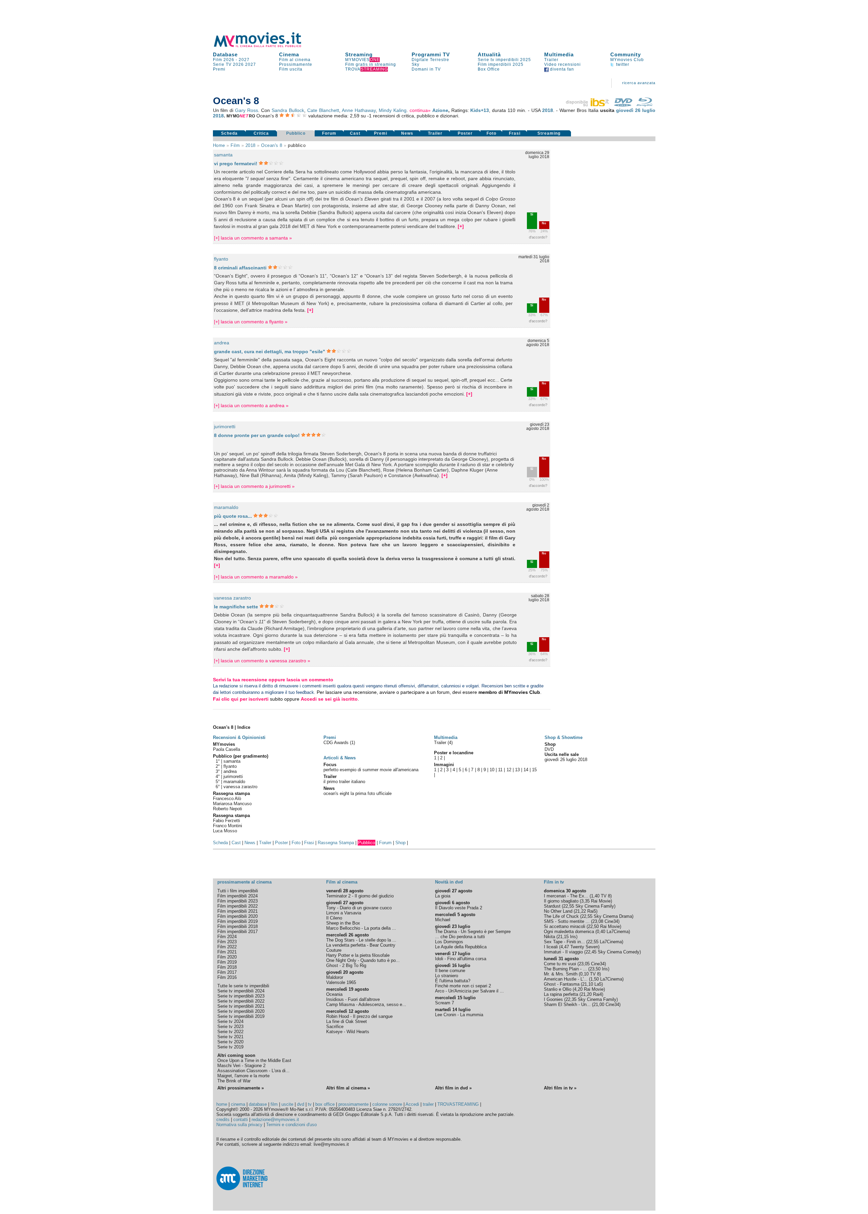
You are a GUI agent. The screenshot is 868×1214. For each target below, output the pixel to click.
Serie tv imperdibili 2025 (504, 59)
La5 (597, 984)
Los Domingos (449, 941)
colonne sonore (387, 1104)
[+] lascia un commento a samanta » (253, 238)
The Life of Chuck (561, 916)
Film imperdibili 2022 (237, 906)
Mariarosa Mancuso (232, 803)
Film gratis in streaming (370, 64)
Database (225, 54)
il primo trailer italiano (344, 781)
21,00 (598, 1004)
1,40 (595, 895)
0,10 (584, 973)
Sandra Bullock (288, 110)
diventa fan (561, 69)
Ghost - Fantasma (561, 984)
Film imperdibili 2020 (237, 916)
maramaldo (226, 507)
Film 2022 (227, 946)
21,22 (580, 911)
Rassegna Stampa (336, 842)
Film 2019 (227, 962)
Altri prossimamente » (240, 1087)
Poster (465, 133)
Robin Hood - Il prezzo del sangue (359, 1016)
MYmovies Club (627, 59)
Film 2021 (227, 951)
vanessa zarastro (232, 598)
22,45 (591, 951)
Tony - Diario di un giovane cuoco (359, 907)
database (258, 1104)
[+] (461, 226)
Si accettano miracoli (564, 926)
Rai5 (591, 911)
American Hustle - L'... (566, 979)
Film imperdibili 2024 (237, 895)
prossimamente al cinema (244, 882)
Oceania (334, 994)
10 (492, 769)
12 (509, 769)
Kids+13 (479, 110)
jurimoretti (224, 426)
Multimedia (559, 54)
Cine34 (611, 921)
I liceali (551, 946)
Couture (333, 950)
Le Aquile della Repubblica (461, 946)
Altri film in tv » (560, 1087)
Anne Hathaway (359, 110)
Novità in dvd (449, 882)
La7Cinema (618, 931)
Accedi (412, 1104)
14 (526, 769)
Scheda (229, 133)
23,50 (595, 968)
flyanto (221, 259)
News (407, 133)
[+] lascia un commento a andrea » (251, 405)
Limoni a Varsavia (343, 912)
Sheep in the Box (343, 923)
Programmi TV (431, 54)
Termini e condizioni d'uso (291, 1124)
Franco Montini (227, 825)
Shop (400, 842)
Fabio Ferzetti (226, 820)
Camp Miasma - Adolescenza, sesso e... (366, 1004)
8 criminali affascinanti (241, 267)
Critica (261, 133)
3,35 (585, 901)
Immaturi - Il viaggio (563, 951)
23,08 (597, 921)
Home (219, 145)
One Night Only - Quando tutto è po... (363, 960)
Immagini (444, 764)
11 (500, 769)
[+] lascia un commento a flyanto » (251, 321)
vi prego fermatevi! (235, 163)
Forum (329, 133)
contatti (240, 1119)
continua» (420, 110)
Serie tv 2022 (230, 1031)
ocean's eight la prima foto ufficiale (357, 793)
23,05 (584, 963)
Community (625, 54)
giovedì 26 (628, 110)
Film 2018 (227, 967)
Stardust (552, 906)
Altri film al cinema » (348, 1087)
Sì (531, 214)
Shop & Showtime (564, 737)
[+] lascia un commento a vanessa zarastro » (262, 660)
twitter (622, 64)
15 (534, 769)
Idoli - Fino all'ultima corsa (460, 958)
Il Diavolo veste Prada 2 (458, 907)
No (544, 223)
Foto (491, 133)
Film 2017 (227, 972)
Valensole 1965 (341, 982)
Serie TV (222, 64)
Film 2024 (227, 936)
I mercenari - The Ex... (566, 895)
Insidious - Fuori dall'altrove (353, 999)
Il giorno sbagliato (561, 901)
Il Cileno (334, 918)
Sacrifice (334, 1026)
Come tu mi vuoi (560, 963)
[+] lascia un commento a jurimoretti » (254, 486)
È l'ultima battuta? (452, 980)
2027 (244, 59)
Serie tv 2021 (230, 1036)
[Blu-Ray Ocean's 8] (644, 105)
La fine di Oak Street (346, 1021)
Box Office (489, 69)
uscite (287, 1104)
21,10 (587, 984)
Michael (442, 919)
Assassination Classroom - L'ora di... (253, 1070)
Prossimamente (295, 64)
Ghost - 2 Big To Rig (346, 965)
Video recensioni (562, 64)
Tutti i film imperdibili (237, 890)
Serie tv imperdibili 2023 (240, 996)
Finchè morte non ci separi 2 (463, 985)
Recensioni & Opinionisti (239, 737)
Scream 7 (444, 1002)
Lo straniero (446, 975)
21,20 (586, 994)
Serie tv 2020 (230, 1041)
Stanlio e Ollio (557, 989)
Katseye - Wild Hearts (347, 1031)
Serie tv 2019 (230, 1046)
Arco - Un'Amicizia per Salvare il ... (469, 990)
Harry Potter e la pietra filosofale (358, 955)
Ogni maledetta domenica (569, 931)
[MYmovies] (264, 46)
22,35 (571, 999)
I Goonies (553, 999)
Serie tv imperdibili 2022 (240, 1001)
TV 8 (605, 895)
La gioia (442, 895)
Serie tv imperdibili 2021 (240, 1006)
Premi (219, 69)
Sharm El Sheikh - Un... (567, 1004)
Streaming (359, 54)
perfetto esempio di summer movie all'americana (370, 769)
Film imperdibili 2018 (237, 926)
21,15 (563, 936)
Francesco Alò (227, 798)
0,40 (601, 931)
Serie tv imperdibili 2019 (240, 1016)
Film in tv (554, 882)
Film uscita (290, 69)
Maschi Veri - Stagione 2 (241, 1065)
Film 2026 (223, 59)
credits (223, 1119)
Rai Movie (601, 901)
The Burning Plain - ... (565, 968)
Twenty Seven (584, 946)
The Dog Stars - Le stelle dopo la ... (361, 940)
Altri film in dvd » (453, 1087)
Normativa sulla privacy (239, 1124)
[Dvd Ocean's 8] (623, 105)
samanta (223, 154)
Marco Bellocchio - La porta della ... (361, 928)
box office (325, 1104)
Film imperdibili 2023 (237, 901)
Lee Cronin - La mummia (459, 1014)
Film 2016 (227, 977)
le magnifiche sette (236, 606)
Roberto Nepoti (227, 808)
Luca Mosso (225, 830)
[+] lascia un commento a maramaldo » (256, 577)
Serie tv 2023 (230, 1026)
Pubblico (295, 133)
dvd (300, 1104)
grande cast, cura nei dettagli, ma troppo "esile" (269, 351)
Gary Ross (246, 110)
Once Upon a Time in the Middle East (254, 1060)
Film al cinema (295, 59)
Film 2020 (227, 957)
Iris (573, 936)
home (221, 1104)
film (235, 145)
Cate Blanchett (323, 110)
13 (517, 769)
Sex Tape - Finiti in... (564, 941)
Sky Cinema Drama (613, 916)
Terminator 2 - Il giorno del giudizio (360, 895)
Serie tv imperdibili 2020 (240, 1011)
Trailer (551, 59)
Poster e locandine (453, 752)
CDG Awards (336, 742)
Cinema (289, 54)
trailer (428, 1104)
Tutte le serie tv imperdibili (243, 985)
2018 (547, 110)
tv (310, 1104)
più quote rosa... (233, 516)
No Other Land (558, 911)
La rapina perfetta (561, 994)
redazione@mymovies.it (275, 1119)
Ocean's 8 (271, 145)
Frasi (514, 133)
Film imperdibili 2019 (237, 921)
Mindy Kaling (393, 110)
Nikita (549, 936)
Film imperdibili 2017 (237, 931)
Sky (415, 64)
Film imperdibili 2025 (501, 64)
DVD (549, 749)
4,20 (578, 989)
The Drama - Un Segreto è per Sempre (473, 931)
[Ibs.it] (588, 105)
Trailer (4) (443, 742)
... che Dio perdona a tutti (460, 936)
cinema (238, 1104)
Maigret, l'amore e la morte (243, 1075)
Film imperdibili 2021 (237, 911)
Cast (355, 133)
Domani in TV (426, 69)
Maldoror (334, 977)
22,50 (593, 926)
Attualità (489, 54)
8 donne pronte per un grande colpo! (257, 435)
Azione (440, 110)
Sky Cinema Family (594, 906)
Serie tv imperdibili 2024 (240, 990)
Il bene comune (450, 970)
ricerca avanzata (638, 83)
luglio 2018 (576, 759)
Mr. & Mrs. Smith (560, 973)
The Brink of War (234, 1080)
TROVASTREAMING (458, 1104)
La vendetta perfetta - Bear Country (360, 945)
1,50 (594, 979)
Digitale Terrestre (430, 59)
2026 (238, 64)
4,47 (564, 946)
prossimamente (353, 1104)
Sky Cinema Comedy (618, 951)
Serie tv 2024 (230, 1021)
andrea (221, 342)
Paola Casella (226, 749)
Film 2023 (227, 941)
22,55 (568, 906)
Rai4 (597, 994)
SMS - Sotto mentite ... (567, 921)
